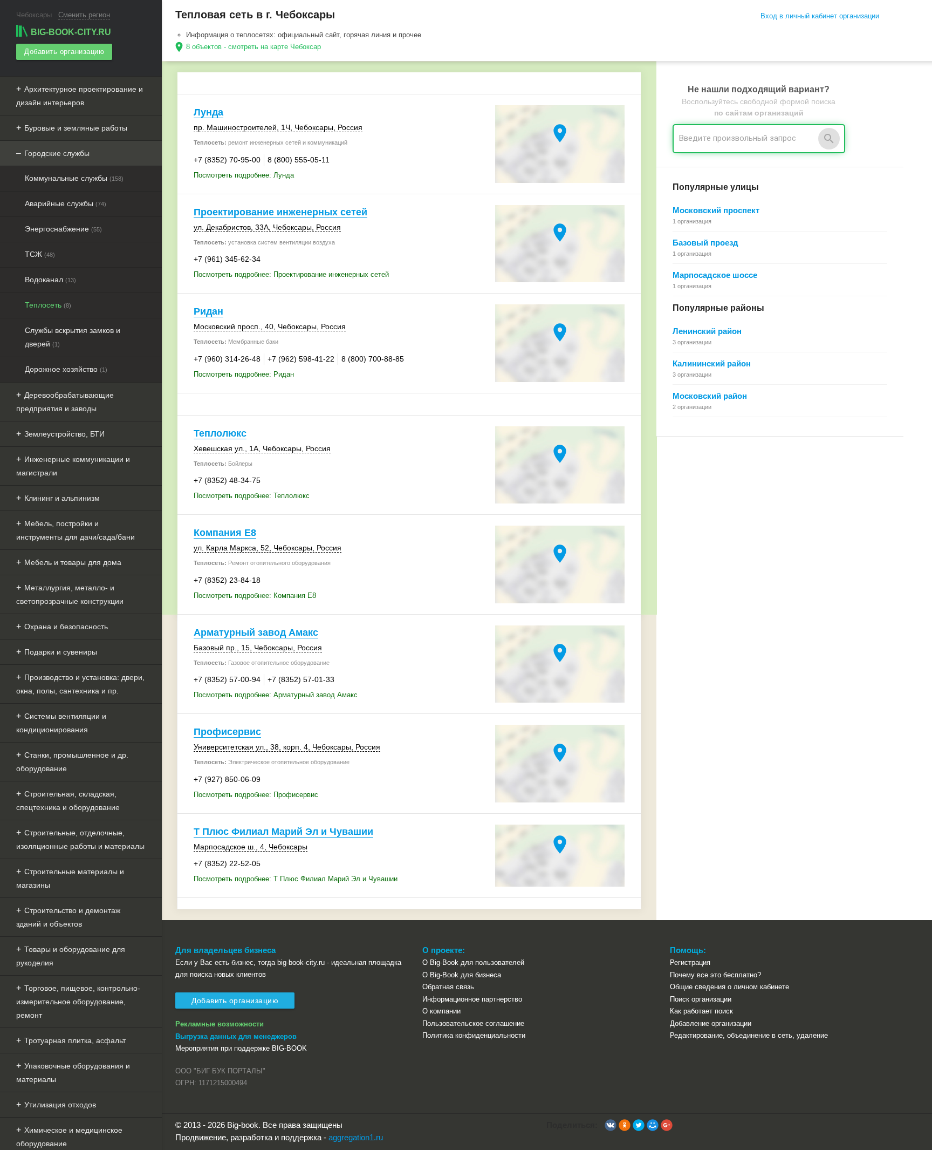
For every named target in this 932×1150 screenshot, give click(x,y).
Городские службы (57, 153)
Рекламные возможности (219, 1024)
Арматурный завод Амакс (256, 632)
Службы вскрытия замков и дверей (72, 337)
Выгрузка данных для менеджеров (236, 1036)
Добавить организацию (64, 51)
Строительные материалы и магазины (70, 878)
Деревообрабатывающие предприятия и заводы (65, 402)
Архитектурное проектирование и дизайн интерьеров (79, 96)
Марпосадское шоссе (715, 275)
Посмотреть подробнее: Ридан (244, 374)
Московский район (710, 395)
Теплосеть (48, 305)
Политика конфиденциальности (473, 1035)
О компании (441, 1011)
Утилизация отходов (60, 1104)
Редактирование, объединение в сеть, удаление (749, 1035)
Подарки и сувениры (60, 652)
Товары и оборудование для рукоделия (70, 956)
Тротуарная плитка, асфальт (75, 1040)
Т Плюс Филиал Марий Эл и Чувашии (283, 831)
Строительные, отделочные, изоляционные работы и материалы (80, 839)
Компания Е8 (225, 532)
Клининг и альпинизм (62, 498)
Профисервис (227, 731)
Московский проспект (716, 210)
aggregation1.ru (355, 1137)
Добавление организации (710, 1023)
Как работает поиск (701, 1011)
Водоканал (50, 279)
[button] (610, 1125)
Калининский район (712, 363)
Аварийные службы (65, 203)
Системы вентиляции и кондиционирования (61, 723)
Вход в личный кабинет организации (819, 16)
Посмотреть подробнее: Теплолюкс (252, 496)
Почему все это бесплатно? (715, 975)
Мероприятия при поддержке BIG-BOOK (241, 1048)
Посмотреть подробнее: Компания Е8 (255, 595)
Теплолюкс (220, 433)
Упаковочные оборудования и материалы (73, 1072)
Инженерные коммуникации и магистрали (73, 466)
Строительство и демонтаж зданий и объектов (68, 917)
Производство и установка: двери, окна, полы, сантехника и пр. (80, 684)
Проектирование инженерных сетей (280, 212)
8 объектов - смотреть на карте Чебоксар (253, 47)
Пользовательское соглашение (473, 1023)
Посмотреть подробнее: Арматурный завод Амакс (276, 695)
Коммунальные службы (74, 178)
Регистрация (690, 962)
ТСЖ (40, 254)
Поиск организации (700, 999)
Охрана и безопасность (66, 626)
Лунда (208, 112)
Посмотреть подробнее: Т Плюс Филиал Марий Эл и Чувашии (296, 879)
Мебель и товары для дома (72, 562)
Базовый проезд (705, 242)
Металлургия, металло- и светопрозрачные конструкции (70, 594)
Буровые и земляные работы (75, 128)
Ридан (208, 311)
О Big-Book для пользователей (473, 962)
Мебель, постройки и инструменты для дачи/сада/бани (75, 530)
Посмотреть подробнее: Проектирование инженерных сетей (291, 274)
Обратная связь (448, 987)
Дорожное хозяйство (66, 369)
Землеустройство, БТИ (64, 434)
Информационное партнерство (472, 999)
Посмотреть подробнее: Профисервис (256, 795)
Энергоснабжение (63, 228)
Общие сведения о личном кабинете (729, 987)
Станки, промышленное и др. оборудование (72, 762)
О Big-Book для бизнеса (461, 975)
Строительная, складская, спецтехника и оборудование (68, 801)
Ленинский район (707, 331)
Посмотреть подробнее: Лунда (244, 175)
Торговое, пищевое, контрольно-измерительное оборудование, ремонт (78, 1001)
